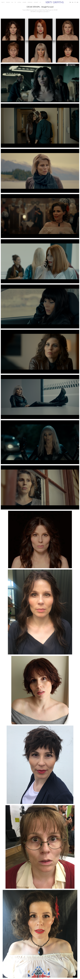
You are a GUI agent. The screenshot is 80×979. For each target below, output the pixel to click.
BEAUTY (3, 2)
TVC (15, 2)
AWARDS (24, 2)
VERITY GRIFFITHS (55, 2)
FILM (12, 2)
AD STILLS (19, 2)
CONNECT (36, 2)
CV (40, 2)
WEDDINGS (30, 2)
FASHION (8, 2)
